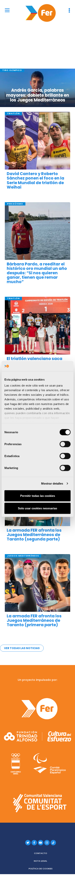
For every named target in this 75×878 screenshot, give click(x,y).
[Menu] (7, 10)
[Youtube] (40, 842)
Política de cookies (40, 868)
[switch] (65, 444)
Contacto (40, 853)
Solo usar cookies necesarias (37, 508)
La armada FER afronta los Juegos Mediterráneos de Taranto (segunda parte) (34, 534)
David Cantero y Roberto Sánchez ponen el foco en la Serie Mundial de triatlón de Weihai (35, 180)
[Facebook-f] (34, 842)
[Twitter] (28, 842)
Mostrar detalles (52, 483)
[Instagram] (47, 842)
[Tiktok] (53, 842)
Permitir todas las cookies (37, 495)
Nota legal (40, 860)
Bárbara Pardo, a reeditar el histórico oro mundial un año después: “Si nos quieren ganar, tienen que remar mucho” (37, 273)
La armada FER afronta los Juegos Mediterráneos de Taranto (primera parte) (34, 620)
